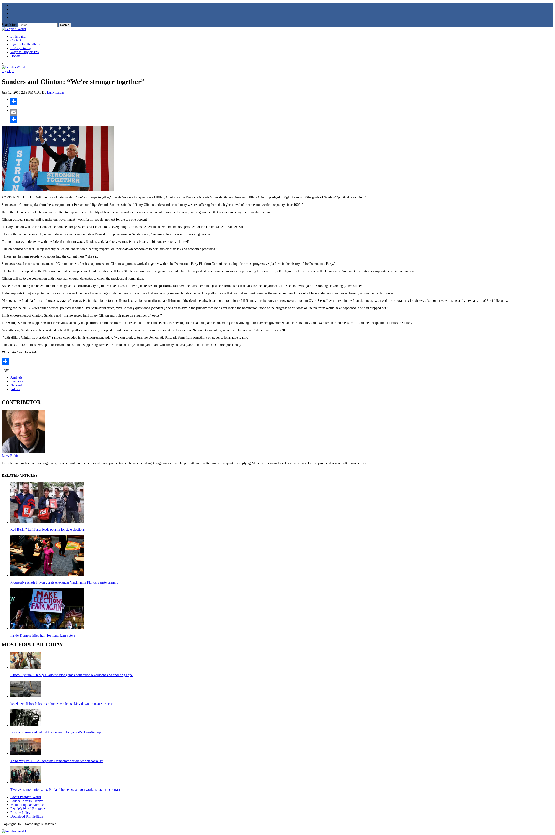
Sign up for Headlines (25, 44)
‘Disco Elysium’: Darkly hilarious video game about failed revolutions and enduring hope (71, 675)
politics (15, 389)
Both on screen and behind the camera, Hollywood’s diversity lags (55, 732)
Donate (15, 56)
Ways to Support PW (24, 52)
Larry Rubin (55, 92)
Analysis (16, 377)
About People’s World (25, 797)
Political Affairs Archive (26, 801)
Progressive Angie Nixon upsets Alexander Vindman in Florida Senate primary (64, 582)
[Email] (281, 112)
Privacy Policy (20, 812)
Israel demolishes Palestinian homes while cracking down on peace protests (61, 703)
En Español (18, 36)
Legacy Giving (20, 48)
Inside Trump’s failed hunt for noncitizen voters (42, 635)
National (16, 385)
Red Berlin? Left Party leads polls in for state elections (47, 529)
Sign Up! (8, 71)
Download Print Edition (26, 816)
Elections (16, 381)
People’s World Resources (28, 808)
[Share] (281, 101)
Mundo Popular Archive (27, 805)
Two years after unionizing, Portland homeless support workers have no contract (65, 789)
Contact (15, 40)
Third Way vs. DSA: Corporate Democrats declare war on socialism (56, 761)
